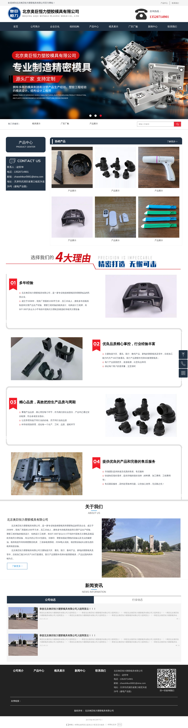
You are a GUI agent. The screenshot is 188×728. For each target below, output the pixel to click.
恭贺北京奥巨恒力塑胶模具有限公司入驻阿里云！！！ (68, 609)
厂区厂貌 (65, 124)
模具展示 (36, 124)
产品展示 (94, 124)
